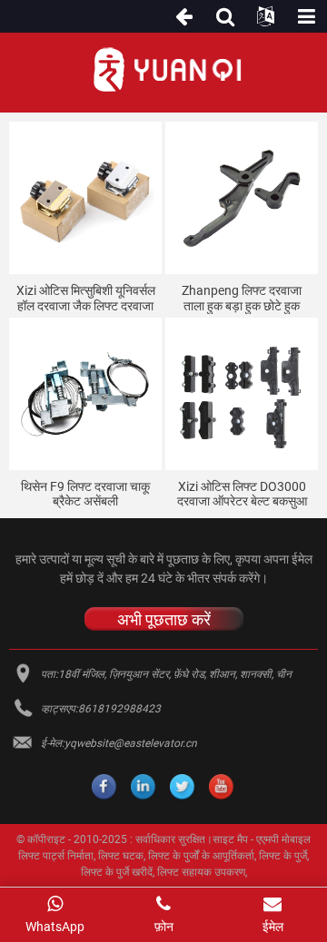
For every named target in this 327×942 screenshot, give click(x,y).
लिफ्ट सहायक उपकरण (201, 872)
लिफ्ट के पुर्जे (283, 855)
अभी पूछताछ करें (164, 618)
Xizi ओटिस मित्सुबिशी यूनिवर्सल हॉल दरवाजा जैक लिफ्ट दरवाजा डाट (85, 298)
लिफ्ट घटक (121, 855)
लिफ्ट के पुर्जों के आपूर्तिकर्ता (201, 855)
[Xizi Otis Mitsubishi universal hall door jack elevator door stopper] (85, 198)
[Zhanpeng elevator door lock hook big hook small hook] (241, 198)
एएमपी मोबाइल (283, 839)
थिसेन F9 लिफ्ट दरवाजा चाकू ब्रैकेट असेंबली (85, 494)
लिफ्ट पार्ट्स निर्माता (56, 855)
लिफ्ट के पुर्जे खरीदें (117, 872)
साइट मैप (230, 839)
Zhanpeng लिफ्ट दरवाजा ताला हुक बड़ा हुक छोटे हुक (242, 298)
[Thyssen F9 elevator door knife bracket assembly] (85, 394)
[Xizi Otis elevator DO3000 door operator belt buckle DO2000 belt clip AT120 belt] (241, 394)
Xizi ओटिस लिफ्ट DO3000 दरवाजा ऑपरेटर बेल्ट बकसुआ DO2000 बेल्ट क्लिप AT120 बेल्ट (242, 494)
